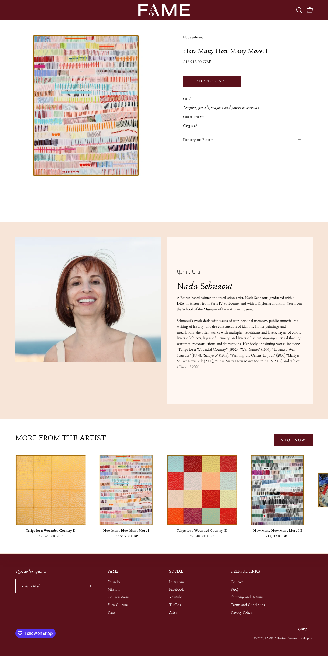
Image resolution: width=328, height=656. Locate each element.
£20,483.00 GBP (51, 536)
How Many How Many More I (126, 530)
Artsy (173, 612)
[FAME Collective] (164, 10)
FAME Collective (275, 638)
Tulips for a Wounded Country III (202, 530)
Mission (114, 589)
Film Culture (118, 604)
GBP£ (302, 629)
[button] (299, 10)
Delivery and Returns (198, 139)
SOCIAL (176, 571)
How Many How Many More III (277, 530)
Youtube (175, 597)
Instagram (176, 581)
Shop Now (293, 440)
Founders (115, 581)
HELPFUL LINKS (245, 571)
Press (111, 612)
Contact (237, 581)
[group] (164, 496)
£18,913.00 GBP (126, 536)
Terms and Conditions (248, 604)
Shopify (307, 638)
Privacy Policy (241, 612)
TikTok (175, 604)
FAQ (234, 589)
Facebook (176, 589)
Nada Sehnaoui (194, 37)
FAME (113, 571)
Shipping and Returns (247, 597)
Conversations (118, 597)
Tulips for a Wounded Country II (50, 530)
